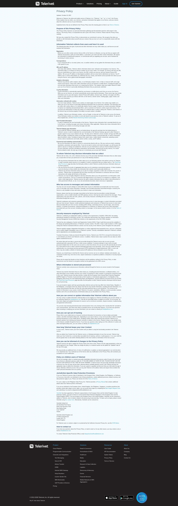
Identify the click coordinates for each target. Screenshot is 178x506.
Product (79, 4)
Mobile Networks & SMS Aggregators (87, 481)
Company (127, 451)
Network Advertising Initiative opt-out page (84, 117)
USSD (56, 467)
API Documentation (110, 451)
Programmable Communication (62, 451)
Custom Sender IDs (60, 476)
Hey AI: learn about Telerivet (37, 500)
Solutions (90, 4)
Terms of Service (114, 25)
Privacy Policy (108, 458)
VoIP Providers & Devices (62, 483)
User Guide (107, 448)
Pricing (99, 4)
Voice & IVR (58, 461)
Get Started (136, 4)
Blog (125, 454)
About (107, 4)
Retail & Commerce (85, 448)
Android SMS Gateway (61, 470)
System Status (108, 454)
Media (82, 458)
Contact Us (127, 458)
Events (82, 473)
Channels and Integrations (60, 454)
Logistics (82, 467)
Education (83, 461)
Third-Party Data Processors (66, 280)
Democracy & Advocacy (87, 470)
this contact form (69, 400)
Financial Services (85, 476)
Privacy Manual (101, 382)
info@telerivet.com (75, 299)
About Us (126, 448)
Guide (116, 4)
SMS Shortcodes (60, 480)
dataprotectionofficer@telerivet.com (94, 433)
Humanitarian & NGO (86, 451)
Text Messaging (59, 458)
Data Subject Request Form (112, 388)
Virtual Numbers (59, 473)
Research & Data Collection (88, 464)
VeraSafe (59, 393)
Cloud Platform (57, 448)
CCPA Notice (115, 423)
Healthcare (83, 454)
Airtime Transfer (59, 464)
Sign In (124, 4)
